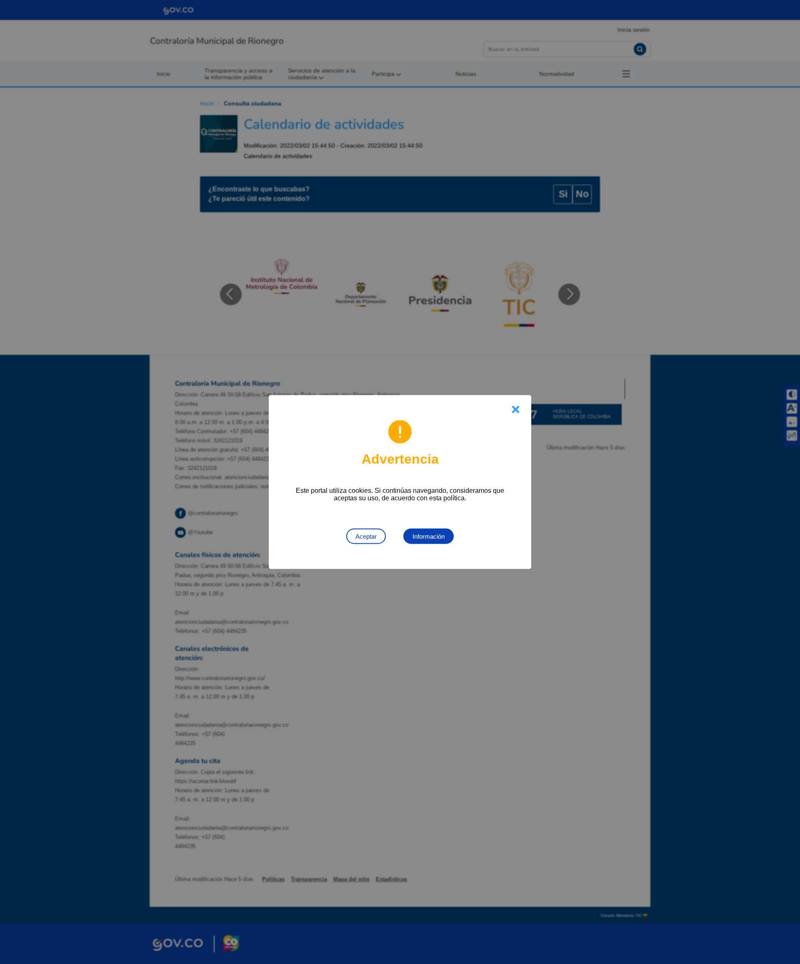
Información (428, 536)
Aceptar (366, 536)
